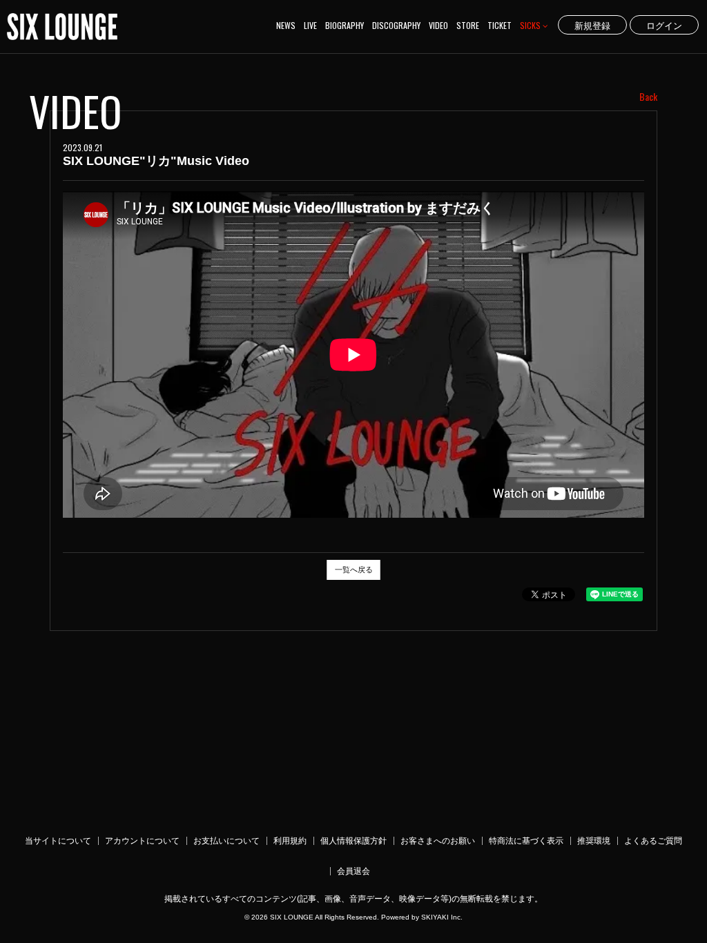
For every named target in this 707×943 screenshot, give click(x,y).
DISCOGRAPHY (396, 25)
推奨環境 (593, 841)
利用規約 (290, 841)
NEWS (286, 25)
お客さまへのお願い (437, 841)
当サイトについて (58, 841)
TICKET (499, 25)
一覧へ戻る (354, 569)
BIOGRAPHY (344, 25)
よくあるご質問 (653, 841)
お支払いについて (226, 841)
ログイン (664, 25)
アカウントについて (142, 841)
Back (648, 97)
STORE (467, 25)
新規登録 (592, 25)
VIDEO (438, 25)
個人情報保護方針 (353, 841)
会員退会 (353, 871)
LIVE (310, 25)
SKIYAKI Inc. (442, 917)
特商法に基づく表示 (526, 841)
